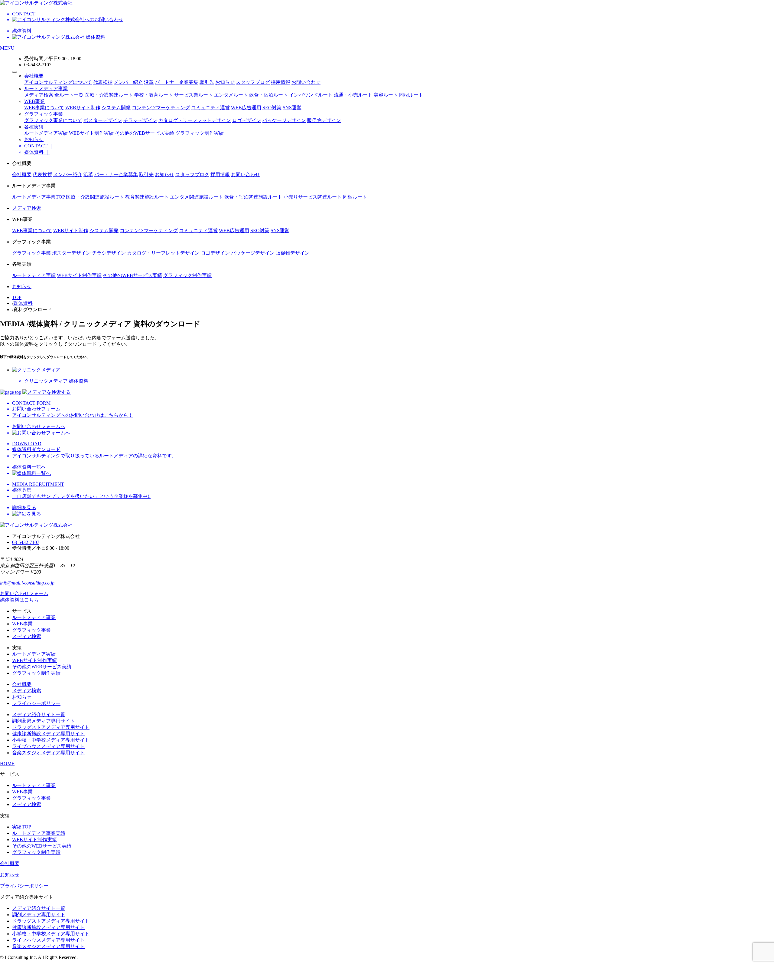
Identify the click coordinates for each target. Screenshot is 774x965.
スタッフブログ (253, 82)
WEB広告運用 (246, 107)
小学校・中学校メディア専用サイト (50, 740)
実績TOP (21, 826)
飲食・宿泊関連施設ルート (253, 196)
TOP (16, 297)
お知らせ (225, 82)
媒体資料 (23, 303)
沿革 (149, 82)
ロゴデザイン (246, 120)
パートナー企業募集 (176, 82)
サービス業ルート (193, 94)
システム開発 (116, 107)
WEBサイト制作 (82, 107)
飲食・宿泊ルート (268, 94)
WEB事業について (44, 107)
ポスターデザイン (102, 120)
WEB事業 (34, 101)
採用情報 (280, 82)
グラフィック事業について (53, 120)
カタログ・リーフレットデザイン (194, 120)
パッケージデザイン (284, 120)
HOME (7, 763)
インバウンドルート (311, 94)
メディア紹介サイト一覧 (38, 714)
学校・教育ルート (153, 94)
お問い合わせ (305, 82)
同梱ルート (411, 94)
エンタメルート (231, 94)
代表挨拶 (102, 82)
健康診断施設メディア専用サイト (48, 733)
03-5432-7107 (25, 542)
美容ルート (386, 94)
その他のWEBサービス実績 (144, 133)
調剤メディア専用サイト (38, 914)
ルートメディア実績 (46, 133)
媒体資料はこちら (19, 599)
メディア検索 (38, 94)
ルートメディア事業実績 (38, 833)
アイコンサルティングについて (58, 82)
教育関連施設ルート (147, 196)
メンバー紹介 (128, 82)
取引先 (207, 82)
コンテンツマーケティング (161, 107)
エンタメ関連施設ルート (196, 196)
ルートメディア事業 (46, 88)
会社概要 (34, 75)
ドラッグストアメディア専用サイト (50, 727)
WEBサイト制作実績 (91, 133)
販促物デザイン (324, 120)
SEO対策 (271, 107)
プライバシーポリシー (36, 703)
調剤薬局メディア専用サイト (43, 720)
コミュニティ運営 (210, 107)
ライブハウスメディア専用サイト (48, 746)
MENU (7, 48)
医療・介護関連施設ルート (95, 196)
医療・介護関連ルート (109, 94)
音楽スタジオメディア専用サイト (48, 752)
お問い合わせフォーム (24, 593)
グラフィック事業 (43, 114)
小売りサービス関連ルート (313, 196)
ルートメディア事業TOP (38, 196)
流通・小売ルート (353, 94)
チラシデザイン (140, 120)
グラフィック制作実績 (199, 133)
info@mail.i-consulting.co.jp (27, 582)
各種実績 (34, 126)
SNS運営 (292, 107)
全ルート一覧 (68, 94)
